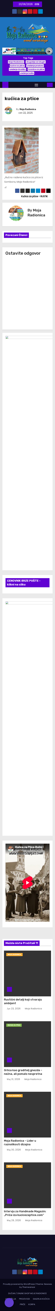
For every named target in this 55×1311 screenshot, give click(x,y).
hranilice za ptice (36, 69)
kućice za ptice (17, 65)
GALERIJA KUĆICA (41, 1298)
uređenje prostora (35, 65)
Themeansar (28, 1287)
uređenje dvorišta (17, 69)
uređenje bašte (27, 73)
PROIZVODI (24, 1298)
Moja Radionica (16, 62)
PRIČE (22, 1304)
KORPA (31, 1304)
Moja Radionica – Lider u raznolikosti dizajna (20, 1142)
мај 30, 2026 (14, 1149)
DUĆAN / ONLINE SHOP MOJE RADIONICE (27, 1293)
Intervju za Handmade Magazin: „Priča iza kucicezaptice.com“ (25, 1213)
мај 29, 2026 (14, 1220)
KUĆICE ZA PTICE (14, 1025)
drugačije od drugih (35, 62)
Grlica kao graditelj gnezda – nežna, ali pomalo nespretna (23, 1072)
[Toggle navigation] (36, 85)
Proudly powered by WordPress (19, 1284)
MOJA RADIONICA (14, 954)
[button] (43, 84)
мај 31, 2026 (14, 1079)
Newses (48, 1284)
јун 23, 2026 (14, 1008)
